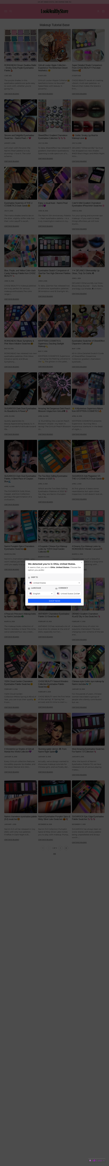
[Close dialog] (81, 562)
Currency (63, 588)
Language (36, 588)
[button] (97, 1160)
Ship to (34, 577)
